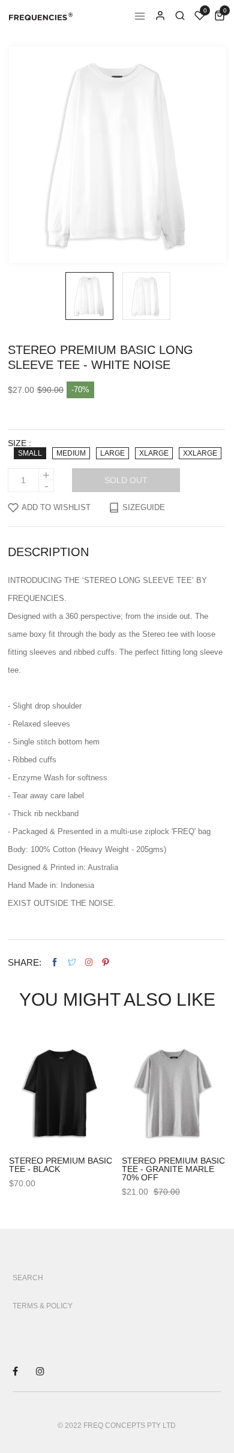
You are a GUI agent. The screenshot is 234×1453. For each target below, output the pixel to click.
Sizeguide (143, 507)
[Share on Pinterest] (105, 962)
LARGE (112, 453)
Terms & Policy (43, 1305)
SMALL (30, 453)
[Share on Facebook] (54, 962)
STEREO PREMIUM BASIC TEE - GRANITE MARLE (173, 1164)
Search (28, 1277)
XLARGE (154, 453)
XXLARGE (200, 453)
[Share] (88, 962)
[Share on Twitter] (72, 962)
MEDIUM (71, 453)
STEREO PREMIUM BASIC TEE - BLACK (60, 1164)
